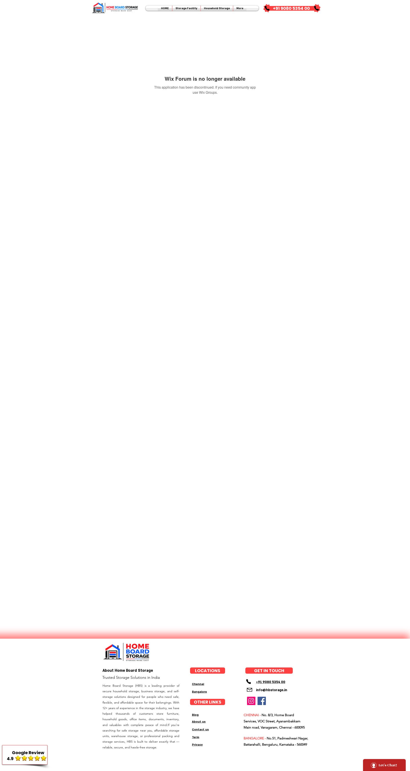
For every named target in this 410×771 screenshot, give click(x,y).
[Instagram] (251, 701)
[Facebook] (262, 701)
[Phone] (267, 8)
